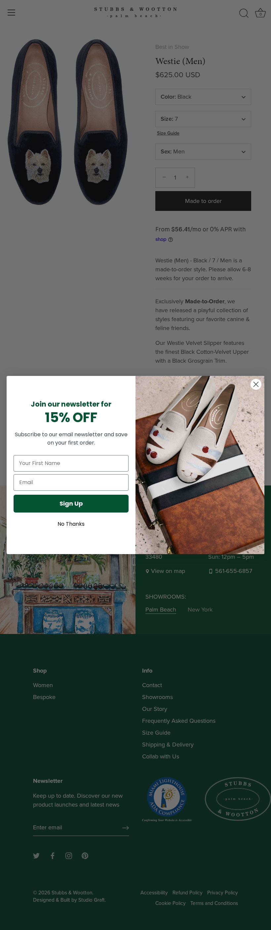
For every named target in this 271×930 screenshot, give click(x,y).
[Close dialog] (256, 384)
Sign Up (71, 503)
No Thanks (71, 524)
